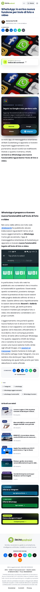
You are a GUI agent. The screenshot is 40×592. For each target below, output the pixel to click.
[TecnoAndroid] (9, 3)
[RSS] (20, 560)
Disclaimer (11, 588)
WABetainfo (6, 228)
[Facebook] (3, 30)
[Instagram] (15, 555)
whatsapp (18, 386)
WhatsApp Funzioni (30, 394)
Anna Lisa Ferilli (11, 21)
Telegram (7, 386)
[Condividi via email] (23, 30)
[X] (7, 30)
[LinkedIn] (11, 30)
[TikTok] (35, 555)
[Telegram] (15, 30)
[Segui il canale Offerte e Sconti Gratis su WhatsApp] (30, 555)
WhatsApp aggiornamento (13, 390)
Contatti (21, 588)
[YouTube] (20, 555)
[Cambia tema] (24, 3)
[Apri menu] (37, 3)
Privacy (29, 588)
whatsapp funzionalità (11, 394)
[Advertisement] (20, 176)
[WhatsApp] (19, 30)
